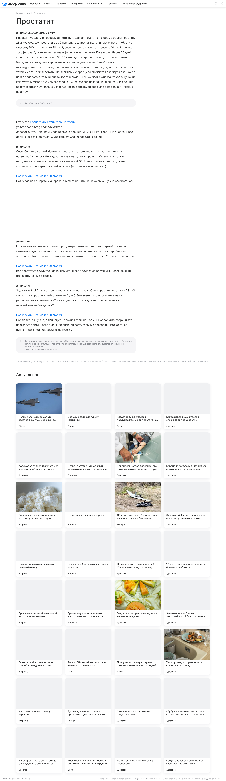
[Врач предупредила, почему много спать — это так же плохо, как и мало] (88, 603)
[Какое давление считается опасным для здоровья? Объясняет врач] (187, 406)
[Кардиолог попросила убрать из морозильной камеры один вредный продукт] (39, 455)
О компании (14, 779)
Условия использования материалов (127, 779)
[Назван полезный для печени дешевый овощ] (39, 554)
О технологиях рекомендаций (176, 779)
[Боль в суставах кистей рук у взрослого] (138, 750)
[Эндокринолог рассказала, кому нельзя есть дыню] (138, 603)
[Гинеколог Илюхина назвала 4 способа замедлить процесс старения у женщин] (39, 652)
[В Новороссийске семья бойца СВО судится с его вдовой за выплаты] (39, 750)
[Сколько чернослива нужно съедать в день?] (138, 701)
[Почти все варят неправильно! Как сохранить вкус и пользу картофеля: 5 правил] (138, 554)
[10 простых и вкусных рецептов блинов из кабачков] (187, 554)
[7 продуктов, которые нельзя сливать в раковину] (187, 652)
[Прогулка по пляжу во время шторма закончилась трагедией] (138, 652)
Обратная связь (153, 779)
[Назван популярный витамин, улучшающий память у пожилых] (88, 455)
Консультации (23, 13)
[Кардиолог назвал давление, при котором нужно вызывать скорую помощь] (138, 455)
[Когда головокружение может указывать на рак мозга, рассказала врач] (187, 750)
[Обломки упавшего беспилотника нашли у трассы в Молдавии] (138, 505)
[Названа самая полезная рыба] (88, 505)
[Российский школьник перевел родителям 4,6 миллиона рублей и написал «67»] (88, 750)
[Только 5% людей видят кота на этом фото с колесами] (88, 652)
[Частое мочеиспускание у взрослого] (39, 701)
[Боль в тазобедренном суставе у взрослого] (88, 554)
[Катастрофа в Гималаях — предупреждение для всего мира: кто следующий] (138, 406)
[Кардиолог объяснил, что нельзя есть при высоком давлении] (187, 455)
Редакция (104, 779)
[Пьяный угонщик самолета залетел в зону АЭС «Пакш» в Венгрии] (39, 406)
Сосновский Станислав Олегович (53, 122)
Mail (5, 779)
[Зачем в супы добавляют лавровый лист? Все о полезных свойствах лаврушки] (187, 603)
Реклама (26, 779)
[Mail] (4, 3)
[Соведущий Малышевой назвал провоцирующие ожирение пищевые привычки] (187, 505)
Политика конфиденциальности (206, 779)
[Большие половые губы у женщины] (88, 406)
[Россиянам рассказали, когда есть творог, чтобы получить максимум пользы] (39, 505)
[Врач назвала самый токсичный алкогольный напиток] (39, 603)
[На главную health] (16, 3)
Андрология (40, 13)
